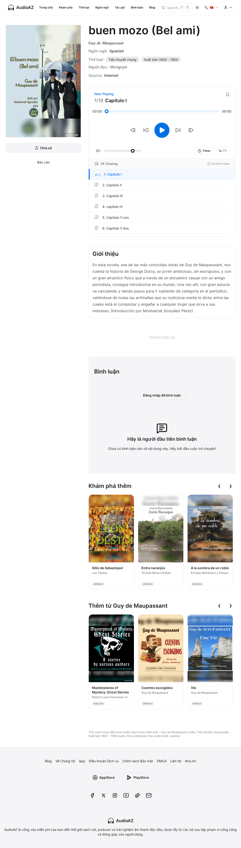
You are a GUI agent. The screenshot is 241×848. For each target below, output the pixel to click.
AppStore (107, 777)
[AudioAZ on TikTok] (137, 795)
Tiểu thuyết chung (122, 60)
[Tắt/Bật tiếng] (98, 151)
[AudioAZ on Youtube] (126, 795)
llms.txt (190, 761)
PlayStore (141, 777)
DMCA (161, 761)
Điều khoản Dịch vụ (104, 761)
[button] (162, 174)
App (82, 761)
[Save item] (227, 94)
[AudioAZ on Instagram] (115, 795)
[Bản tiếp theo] (191, 130)
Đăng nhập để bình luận (162, 395)
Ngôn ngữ (102, 7)
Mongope (118, 67)
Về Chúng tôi (65, 761)
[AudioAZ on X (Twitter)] (103, 795)
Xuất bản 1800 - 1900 (161, 60)
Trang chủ (46, 7)
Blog (152, 7)
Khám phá (65, 7)
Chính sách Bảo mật (137, 761)
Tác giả (120, 7)
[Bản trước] (132, 130)
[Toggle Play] (161, 130)
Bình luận (137, 7)
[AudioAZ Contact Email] (149, 795)
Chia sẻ (46, 148)
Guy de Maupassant (106, 43)
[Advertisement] (161, 337)
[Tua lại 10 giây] (146, 130)
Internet (111, 75)
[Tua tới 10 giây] (178, 130)
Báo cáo (43, 162)
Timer (207, 150)
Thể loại (84, 7)
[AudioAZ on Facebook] (92, 795)
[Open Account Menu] (228, 7)
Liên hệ (175, 761)
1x (220, 150)
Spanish (116, 51)
